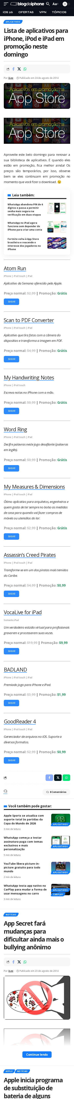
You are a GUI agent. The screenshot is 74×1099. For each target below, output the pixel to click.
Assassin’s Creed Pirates (30, 554)
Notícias (11, 914)
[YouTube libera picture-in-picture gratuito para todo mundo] (60, 867)
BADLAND (15, 669)
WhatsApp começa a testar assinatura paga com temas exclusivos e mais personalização (23, 843)
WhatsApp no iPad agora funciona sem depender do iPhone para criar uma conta (25, 226)
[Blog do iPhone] (27, 4)
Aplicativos (13, 22)
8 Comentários (58, 792)
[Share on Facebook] (13, 69)
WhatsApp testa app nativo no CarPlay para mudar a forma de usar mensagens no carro (25, 889)
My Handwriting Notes (29, 377)
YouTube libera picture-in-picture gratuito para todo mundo (22, 867)
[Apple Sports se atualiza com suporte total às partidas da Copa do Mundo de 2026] (60, 819)
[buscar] (48, 4)
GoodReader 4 (20, 721)
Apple (9, 1071)
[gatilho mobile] (7, 4)
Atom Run (15, 268)
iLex (10, 78)
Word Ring (15, 429)
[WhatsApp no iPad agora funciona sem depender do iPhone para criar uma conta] (56, 227)
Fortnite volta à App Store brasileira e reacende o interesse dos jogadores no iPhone (24, 244)
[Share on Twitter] (19, 69)
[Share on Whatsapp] (25, 69)
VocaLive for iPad (23, 612)
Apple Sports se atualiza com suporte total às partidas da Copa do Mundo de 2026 (24, 819)
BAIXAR (11, 301)
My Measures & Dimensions (34, 486)
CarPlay (58, 894)
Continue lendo (37, 1054)
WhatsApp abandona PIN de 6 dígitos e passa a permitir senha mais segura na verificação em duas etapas (25, 209)
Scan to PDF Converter (29, 320)
